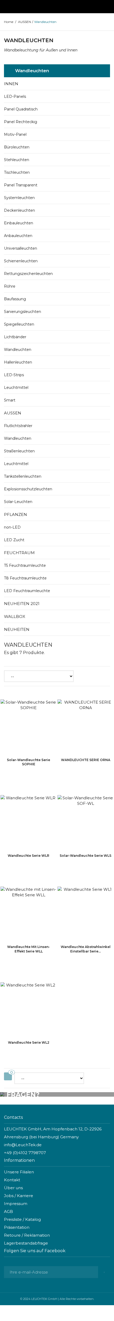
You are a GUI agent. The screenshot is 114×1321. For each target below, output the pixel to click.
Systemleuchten (19, 197)
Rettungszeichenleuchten (28, 273)
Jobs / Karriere (18, 1195)
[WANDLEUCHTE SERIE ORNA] (85, 726)
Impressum (15, 1203)
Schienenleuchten (21, 261)
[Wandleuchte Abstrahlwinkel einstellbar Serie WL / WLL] (85, 913)
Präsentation (16, 1227)
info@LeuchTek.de (23, 1144)
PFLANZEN (15, 514)
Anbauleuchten (18, 235)
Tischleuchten (17, 172)
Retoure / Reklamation (27, 1235)
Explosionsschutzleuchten (28, 489)
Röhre (9, 286)
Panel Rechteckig (20, 121)
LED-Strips (14, 374)
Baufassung (15, 299)
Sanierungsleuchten (22, 311)
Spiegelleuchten (19, 324)
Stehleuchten (16, 159)
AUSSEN (12, 412)
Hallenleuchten (18, 362)
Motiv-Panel (15, 134)
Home (8, 22)
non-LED (12, 527)
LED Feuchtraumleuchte (27, 590)
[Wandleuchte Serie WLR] (28, 822)
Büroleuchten (16, 147)
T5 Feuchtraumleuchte (25, 565)
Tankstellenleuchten (22, 476)
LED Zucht (14, 540)
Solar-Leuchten (18, 501)
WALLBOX (14, 616)
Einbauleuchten (18, 223)
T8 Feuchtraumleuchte (25, 578)
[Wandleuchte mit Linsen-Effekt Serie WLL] (28, 913)
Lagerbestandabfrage (26, 1243)
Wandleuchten (17, 349)
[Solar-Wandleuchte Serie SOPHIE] (28, 726)
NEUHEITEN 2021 (22, 603)
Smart (9, 400)
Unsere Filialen (19, 1171)
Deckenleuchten (19, 210)
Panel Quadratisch (21, 109)
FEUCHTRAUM (19, 552)
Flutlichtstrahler (18, 425)
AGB (8, 1211)
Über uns (13, 1187)
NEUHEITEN (16, 629)
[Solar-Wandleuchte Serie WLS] (85, 822)
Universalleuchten (20, 248)
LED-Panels (15, 96)
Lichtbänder (15, 337)
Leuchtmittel (16, 387)
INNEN (11, 83)
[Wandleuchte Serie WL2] (28, 1009)
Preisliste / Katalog (22, 1219)
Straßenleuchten (19, 451)
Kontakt (12, 1179)
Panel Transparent (20, 185)
